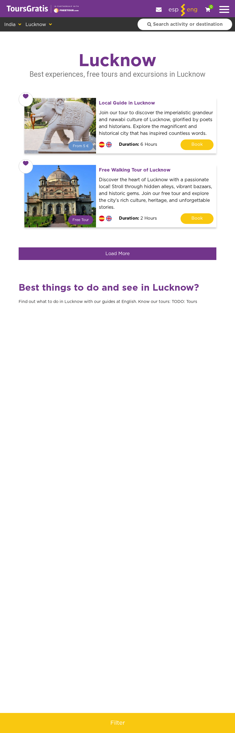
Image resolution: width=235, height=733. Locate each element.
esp (174, 10)
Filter (117, 723)
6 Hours (138, 144)
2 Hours (138, 218)
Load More (117, 253)
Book (197, 144)
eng (192, 10)
